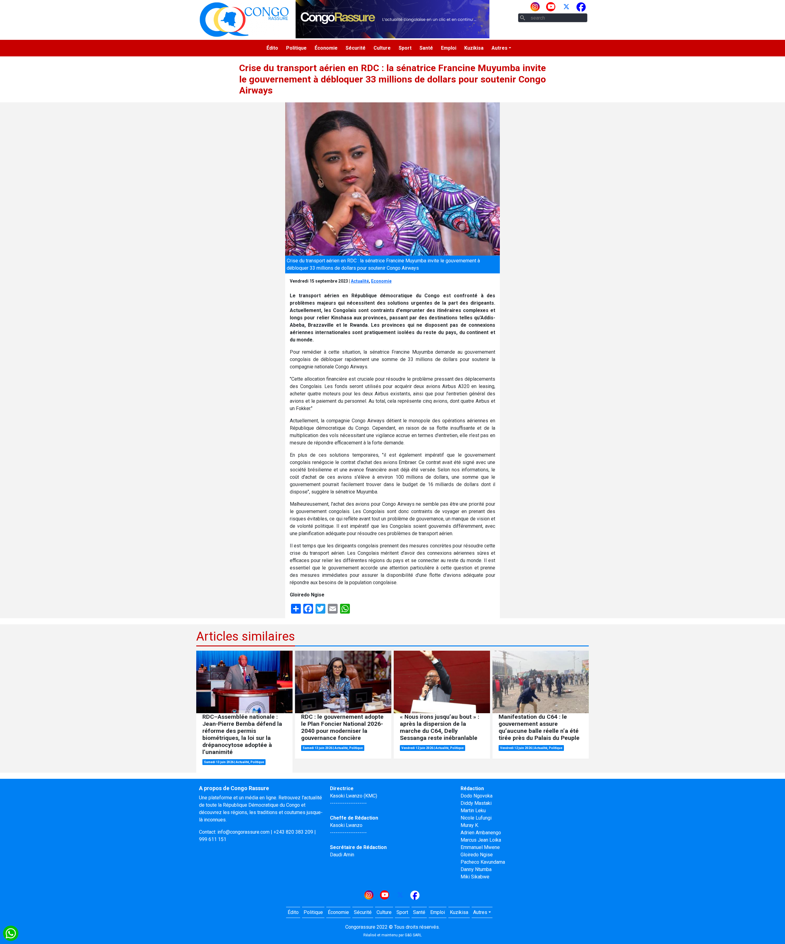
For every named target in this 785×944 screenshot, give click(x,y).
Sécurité (356, 48)
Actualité (360, 281)
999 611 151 (212, 839)
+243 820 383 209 (293, 832)
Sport (405, 48)
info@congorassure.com (243, 832)
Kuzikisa (474, 48)
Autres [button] (499, 48)
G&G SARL (413, 935)
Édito (272, 48)
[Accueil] (244, 19)
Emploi (448, 48)
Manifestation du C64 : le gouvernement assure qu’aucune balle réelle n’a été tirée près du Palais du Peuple (539, 727)
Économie (326, 48)
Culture (382, 48)
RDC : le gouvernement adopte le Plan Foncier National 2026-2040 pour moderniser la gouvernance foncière (342, 727)
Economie (381, 281)
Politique (296, 48)
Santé (426, 48)
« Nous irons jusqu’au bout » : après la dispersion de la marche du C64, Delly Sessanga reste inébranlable (439, 727)
